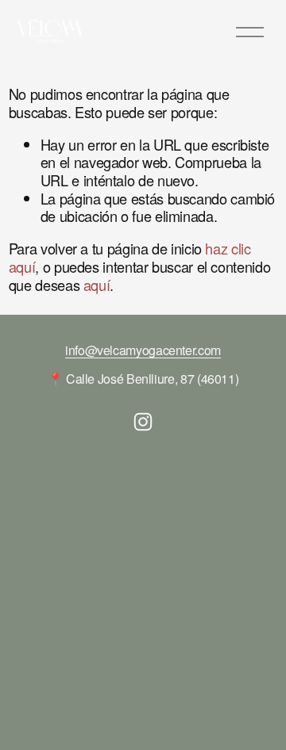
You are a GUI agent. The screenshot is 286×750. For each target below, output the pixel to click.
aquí (96, 284)
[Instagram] (143, 421)
